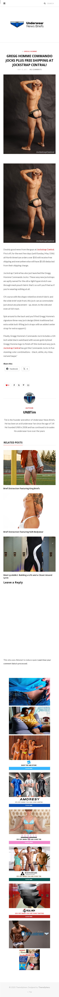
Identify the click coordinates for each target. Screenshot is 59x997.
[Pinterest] (23, 385)
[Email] (28, 385)
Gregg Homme (30, 51)
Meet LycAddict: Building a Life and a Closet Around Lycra (27, 576)
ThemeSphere (44, 987)
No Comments (35, 69)
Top (30, 992)
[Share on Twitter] (19, 385)
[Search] (45, 3)
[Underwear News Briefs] (29, 24)
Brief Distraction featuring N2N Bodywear (23, 531)
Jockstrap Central (45, 249)
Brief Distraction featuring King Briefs (21, 488)
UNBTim (29, 412)
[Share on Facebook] (14, 385)
